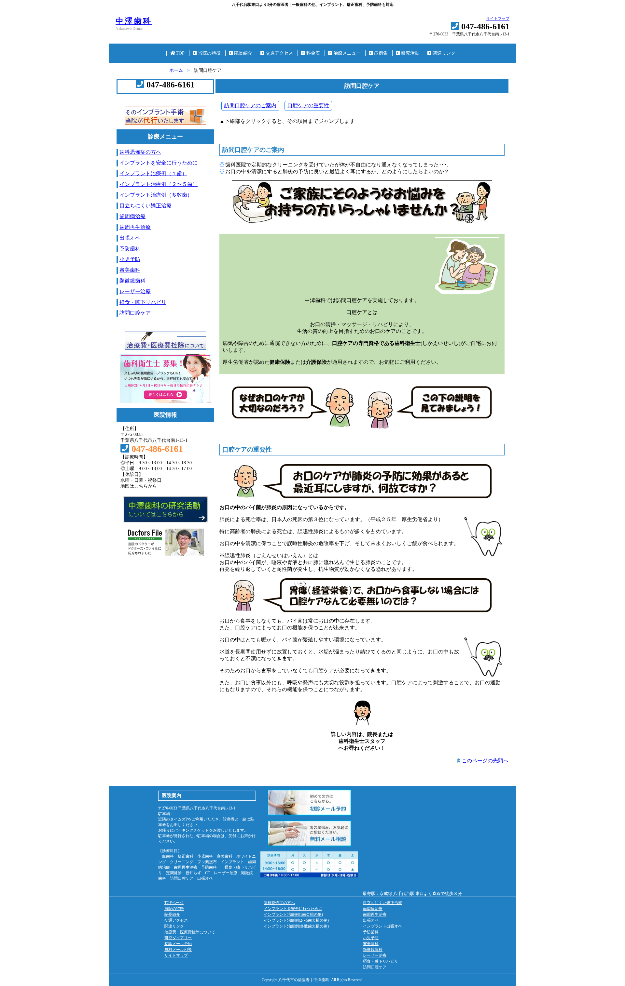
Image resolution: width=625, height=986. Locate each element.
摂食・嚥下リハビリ (142, 302)
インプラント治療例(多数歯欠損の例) (296, 926)
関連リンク (444, 53)
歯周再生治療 (135, 227)
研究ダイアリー (178, 938)
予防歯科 (129, 248)
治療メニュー (347, 53)
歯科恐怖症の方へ (140, 152)
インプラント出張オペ (382, 926)
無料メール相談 (178, 949)
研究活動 (410, 53)
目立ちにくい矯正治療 (145, 205)
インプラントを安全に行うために (158, 162)
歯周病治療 (132, 216)
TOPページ (174, 903)
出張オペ (129, 238)
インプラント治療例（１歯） (153, 173)
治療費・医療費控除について (189, 932)
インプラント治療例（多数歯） (155, 195)
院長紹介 (243, 53)
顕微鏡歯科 (132, 280)
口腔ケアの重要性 (308, 105)
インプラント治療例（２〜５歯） (158, 184)
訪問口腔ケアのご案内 (250, 105)
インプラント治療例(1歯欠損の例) (293, 914)
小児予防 (129, 259)
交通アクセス (279, 53)
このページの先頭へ (485, 760)
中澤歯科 (134, 21)
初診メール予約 (178, 943)
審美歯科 (129, 270)
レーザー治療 (135, 291)
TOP (180, 53)
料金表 (313, 53)
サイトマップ (497, 18)
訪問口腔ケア (135, 313)
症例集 (381, 53)
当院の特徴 (209, 53)
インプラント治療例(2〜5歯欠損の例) (296, 920)
